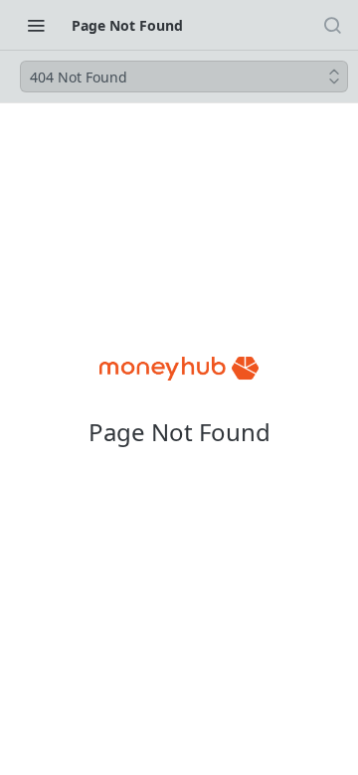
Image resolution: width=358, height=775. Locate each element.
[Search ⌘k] (332, 25)
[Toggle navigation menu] (36, 25)
